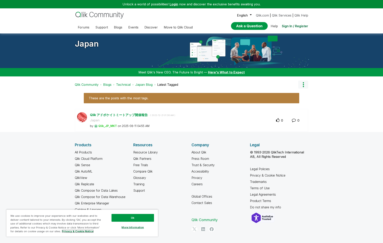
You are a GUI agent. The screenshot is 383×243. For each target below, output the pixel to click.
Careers (197, 184)
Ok (132, 217)
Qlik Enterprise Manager (92, 203)
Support (139, 190)
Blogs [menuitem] (118, 27)
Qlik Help (301, 15)
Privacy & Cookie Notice (267, 175)
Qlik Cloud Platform (89, 159)
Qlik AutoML (83, 171)
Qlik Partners (142, 159)
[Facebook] (212, 229)
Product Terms (260, 201)
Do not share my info (266, 207)
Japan (87, 43)
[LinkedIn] (203, 229)
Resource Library (145, 152)
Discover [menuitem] (151, 27)
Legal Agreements (263, 194)
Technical (123, 85)
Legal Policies (260, 169)
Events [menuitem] (133, 27)
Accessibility (200, 171)
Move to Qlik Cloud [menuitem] (178, 27)
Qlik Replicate (84, 184)
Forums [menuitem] (83, 27)
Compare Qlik (143, 171)
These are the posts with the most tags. (118, 98)
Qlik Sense (82, 165)
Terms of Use (260, 188)
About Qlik (199, 152)
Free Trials (140, 165)
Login (174, 4)
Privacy (197, 178)
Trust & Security (203, 165)
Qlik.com (262, 15)
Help (274, 26)
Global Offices (202, 196)
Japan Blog (144, 85)
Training (138, 184)
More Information (132, 227)
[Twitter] (194, 229)
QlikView (81, 178)
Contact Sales (202, 203)
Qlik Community (87, 85)
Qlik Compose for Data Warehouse (100, 197)
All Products (83, 152)
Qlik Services (281, 15)
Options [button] (303, 85)
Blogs (107, 85)
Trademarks (258, 182)
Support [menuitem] (101, 27)
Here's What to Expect (226, 72)
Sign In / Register (295, 26)
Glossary (139, 178)
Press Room (200, 159)
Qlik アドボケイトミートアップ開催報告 (132, 115)
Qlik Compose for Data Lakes (96, 190)
